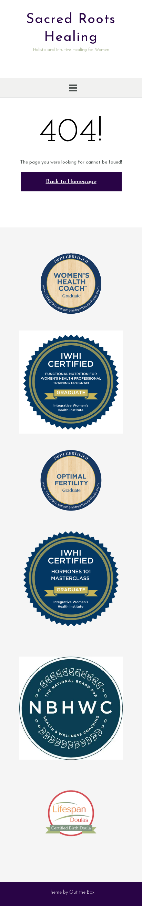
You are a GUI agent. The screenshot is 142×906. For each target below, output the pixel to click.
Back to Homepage (71, 181)
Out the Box (81, 892)
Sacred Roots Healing (71, 28)
